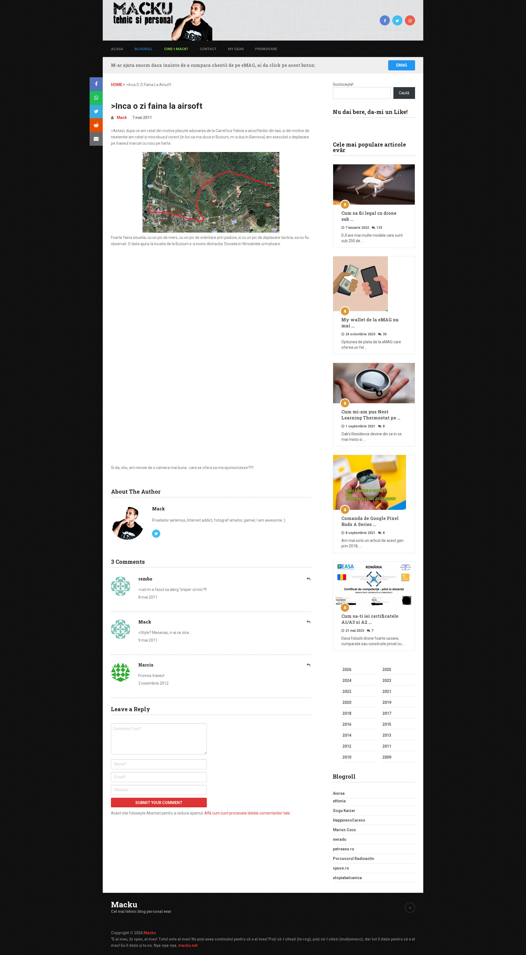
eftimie (339, 801)
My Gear (236, 49)
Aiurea (339, 793)
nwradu (339, 839)
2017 (386, 713)
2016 (346, 724)
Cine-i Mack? (176, 49)
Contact (208, 49)
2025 (386, 669)
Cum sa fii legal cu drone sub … (368, 216)
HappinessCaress (349, 820)
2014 (346, 735)
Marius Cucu (344, 830)
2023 (386, 680)
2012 (346, 746)
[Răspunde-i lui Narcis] (309, 665)
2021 (386, 691)
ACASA (117, 49)
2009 (386, 757)
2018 (346, 713)
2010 (346, 757)
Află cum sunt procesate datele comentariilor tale (247, 813)
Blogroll (144, 49)
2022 (346, 691)
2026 (346, 669)
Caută (404, 93)
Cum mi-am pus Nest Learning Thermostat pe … (370, 415)
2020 (346, 702)
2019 (386, 702)
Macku (124, 904)
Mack (122, 117)
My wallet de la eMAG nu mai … (370, 322)
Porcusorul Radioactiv (353, 858)
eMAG (401, 65)
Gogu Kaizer (344, 810)
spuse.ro (341, 868)
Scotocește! (343, 84)
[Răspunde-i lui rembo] (309, 579)
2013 (386, 735)
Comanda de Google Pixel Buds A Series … (370, 521)
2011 (386, 746)
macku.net (188, 945)
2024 (346, 680)
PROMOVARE (266, 49)
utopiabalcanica (347, 878)
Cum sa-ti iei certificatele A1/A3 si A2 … (369, 619)
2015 (386, 724)
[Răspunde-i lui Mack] (309, 622)
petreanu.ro (343, 849)
